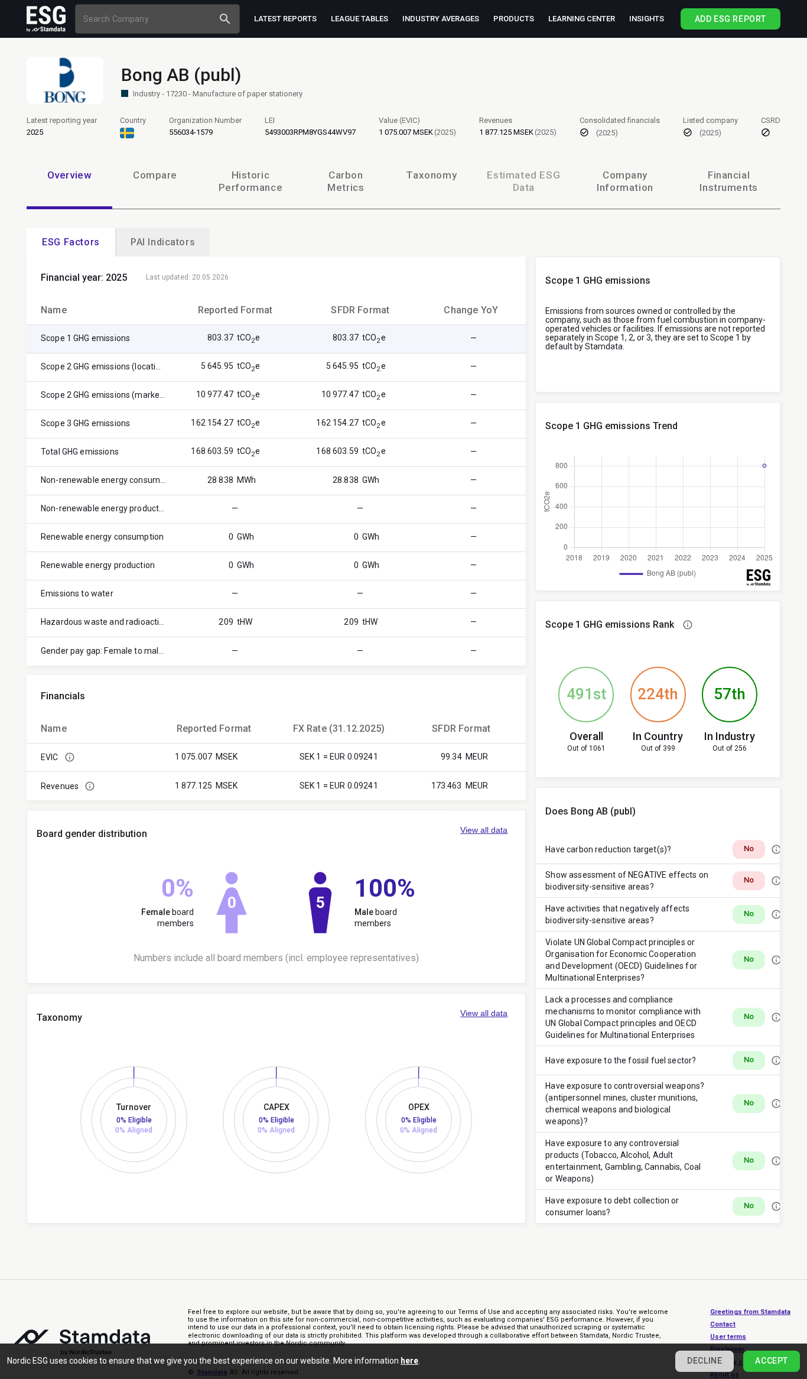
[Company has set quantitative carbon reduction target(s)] (776, 849)
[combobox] (146, 18)
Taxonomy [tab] (431, 175)
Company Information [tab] (625, 181)
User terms (728, 1337)
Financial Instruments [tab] (728, 181)
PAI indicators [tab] (163, 242)
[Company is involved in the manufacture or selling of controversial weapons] (776, 1103)
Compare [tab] (155, 175)
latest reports (285, 18)
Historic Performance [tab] (251, 181)
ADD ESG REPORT (730, 19)
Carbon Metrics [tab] (345, 181)
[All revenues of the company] (90, 786)
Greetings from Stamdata (750, 1312)
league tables (359, 18)
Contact (723, 1324)
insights (646, 18)
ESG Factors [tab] (71, 242)
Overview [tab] (69, 175)
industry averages (440, 18)
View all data (483, 830)
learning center (581, 18)
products (513, 18)
